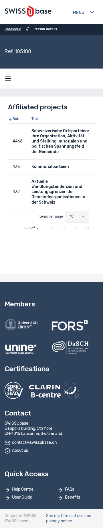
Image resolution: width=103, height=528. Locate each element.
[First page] (52, 228)
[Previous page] (64, 228)
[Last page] (87, 228)
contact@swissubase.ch (34, 443)
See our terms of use (65, 516)
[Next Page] (75, 228)
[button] (17, 119)
